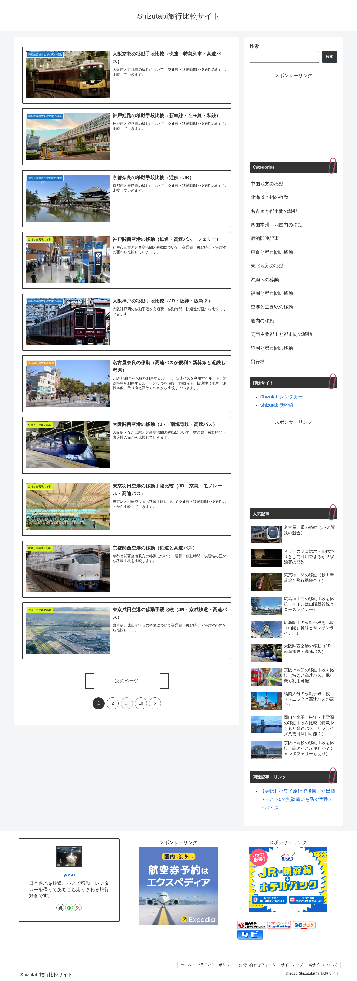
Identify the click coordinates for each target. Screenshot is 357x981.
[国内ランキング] (251, 924)
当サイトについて (323, 965)
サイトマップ (292, 965)
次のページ (127, 681)
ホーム (185, 965)
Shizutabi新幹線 (276, 405)
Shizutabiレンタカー (281, 396)
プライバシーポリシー (215, 965)
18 (141, 703)
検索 (254, 46)
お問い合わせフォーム (257, 965)
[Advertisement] (293, 116)
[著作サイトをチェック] (60, 907)
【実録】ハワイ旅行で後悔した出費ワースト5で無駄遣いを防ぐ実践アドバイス (297, 799)
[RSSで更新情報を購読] (78, 907)
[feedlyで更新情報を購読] (69, 907)
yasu (69, 874)
